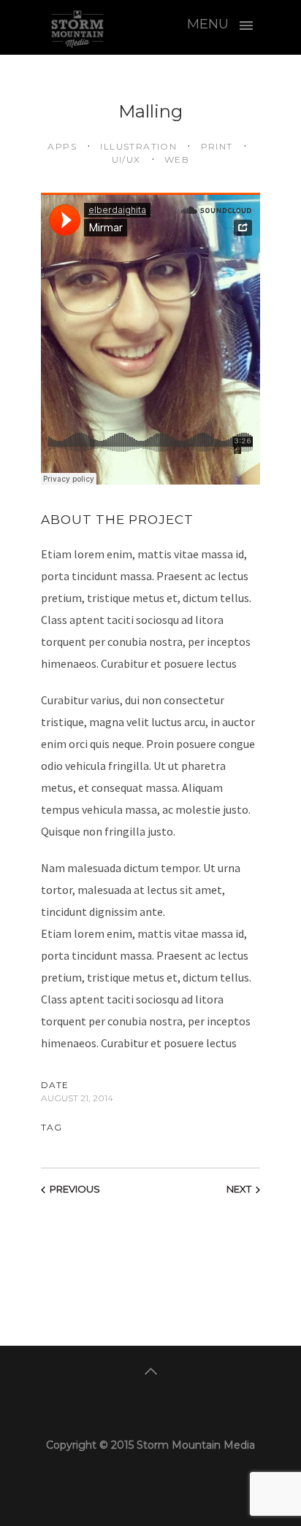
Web (175, 159)
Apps (62, 146)
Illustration (137, 146)
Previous (75, 1189)
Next (238, 1189)
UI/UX (126, 159)
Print (214, 146)
